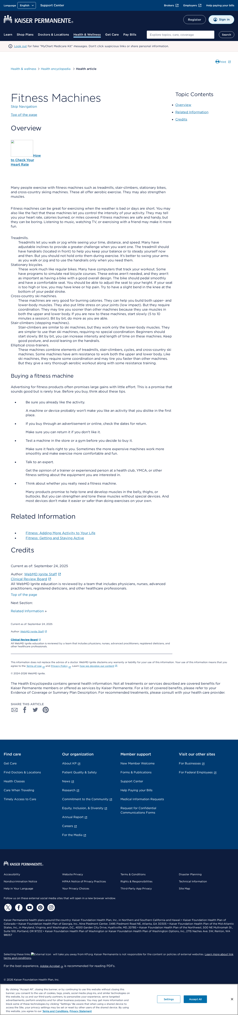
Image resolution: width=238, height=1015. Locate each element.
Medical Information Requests (142, 799)
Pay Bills (129, 34)
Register (194, 19)
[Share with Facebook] (25, 710)
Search (226, 34)
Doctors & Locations (53, 34)
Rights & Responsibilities (136, 881)
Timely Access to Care (20, 799)
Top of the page (24, 595)
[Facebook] (18, 907)
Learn (8, 34)
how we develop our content (97, 666)
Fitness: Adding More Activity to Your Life (60, 533)
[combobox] (180, 35)
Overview (183, 105)
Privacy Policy (59, 666)
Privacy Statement (81, 1011)
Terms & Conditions (133, 874)
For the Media (72, 835)
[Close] (232, 999)
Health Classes (14, 781)
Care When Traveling (19, 790)
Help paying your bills (220, 5)
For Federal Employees (196, 772)
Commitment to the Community (85, 799)
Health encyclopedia (56, 69)
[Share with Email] (14, 710)
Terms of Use (34, 666)
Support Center (52, 5)
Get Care (112, 34)
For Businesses (190, 763)
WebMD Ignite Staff (32, 631)
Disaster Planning (190, 874)
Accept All (195, 999)
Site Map (184, 888)
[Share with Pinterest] (45, 710)
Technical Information (193, 881)
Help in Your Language (18, 888)
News (66, 781)
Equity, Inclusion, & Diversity (82, 808)
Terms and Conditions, (55, 1011)
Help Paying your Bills (136, 790)
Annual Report (72, 817)
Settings (169, 999)
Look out (20, 46)
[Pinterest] (40, 907)
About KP (69, 763)
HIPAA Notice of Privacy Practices (84, 881)
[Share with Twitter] (35, 710)
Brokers (169, 5)
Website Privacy (72, 874)
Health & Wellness (87, 34)
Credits (181, 119)
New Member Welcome (137, 763)
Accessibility (12, 874)
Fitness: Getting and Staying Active (55, 538)
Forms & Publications (136, 772)
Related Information (27, 611)
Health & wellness (23, 69)
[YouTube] (29, 907)
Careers (67, 826)
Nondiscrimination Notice (20, 881)
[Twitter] (7, 907)
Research (68, 790)
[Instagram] (50, 907)
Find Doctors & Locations (22, 772)
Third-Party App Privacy (136, 888)
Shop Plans (25, 34)
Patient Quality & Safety (79, 772)
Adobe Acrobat (50, 966)
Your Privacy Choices (75, 888)
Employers (190, 5)
